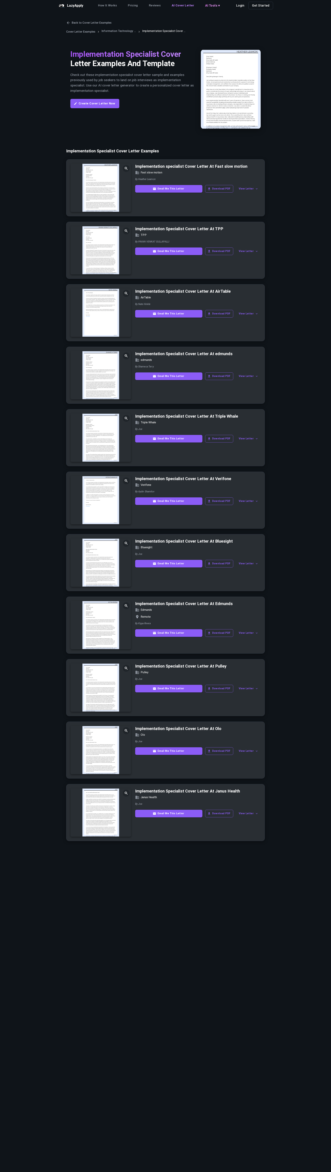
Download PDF (221, 188)
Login (240, 5)
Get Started (260, 5)
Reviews (155, 5)
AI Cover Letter (183, 5)
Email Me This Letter (171, 188)
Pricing (133, 5)
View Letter (246, 188)
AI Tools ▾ (212, 5)
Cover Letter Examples (80, 31)
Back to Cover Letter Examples (92, 22)
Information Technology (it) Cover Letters (119, 31)
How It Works (107, 5)
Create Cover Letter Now (97, 103)
